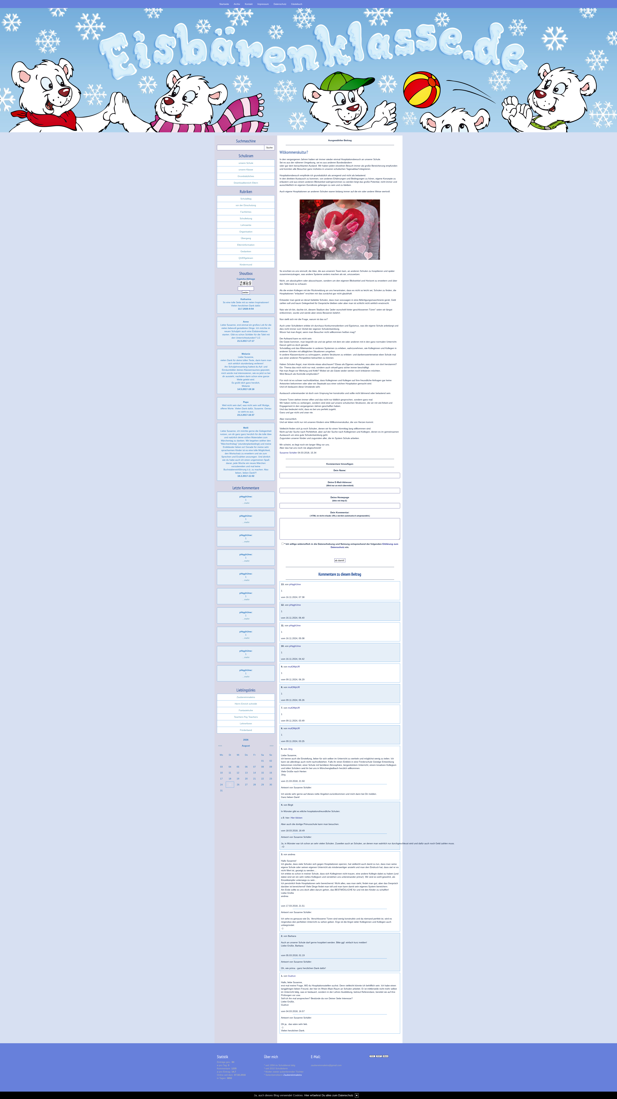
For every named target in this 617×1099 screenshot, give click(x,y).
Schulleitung (246, 218)
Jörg (290, 749)
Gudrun (292, 976)
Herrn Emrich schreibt (246, 703)
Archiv (237, 4)
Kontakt (249, 4)
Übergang (246, 238)
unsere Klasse (246, 169)
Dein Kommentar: (340, 514)
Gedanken (246, 251)
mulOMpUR (294, 666)
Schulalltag (245, 198)
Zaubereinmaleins (246, 697)
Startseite (224, 4)
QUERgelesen (246, 258)
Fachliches (245, 212)
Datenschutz (280, 4)
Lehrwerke (246, 225)
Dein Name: (340, 470)
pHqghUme (295, 584)
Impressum (263, 4)
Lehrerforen (246, 723)
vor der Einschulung (246, 205)
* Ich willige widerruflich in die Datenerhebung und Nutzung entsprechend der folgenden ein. (341, 545)
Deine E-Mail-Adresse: (339, 484)
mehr (247, 503)
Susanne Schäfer (288, 452)
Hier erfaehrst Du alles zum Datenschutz (328, 1095)
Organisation (245, 231)
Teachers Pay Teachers (246, 717)
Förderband (246, 730)
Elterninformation (246, 245)
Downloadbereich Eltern (246, 182)
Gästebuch (296, 4)
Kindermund (246, 264)
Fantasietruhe (246, 710)
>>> (271, 745)
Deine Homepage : (340, 499)
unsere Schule (246, 163)
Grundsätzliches (246, 176)
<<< (220, 745)
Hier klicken (296, 817)
